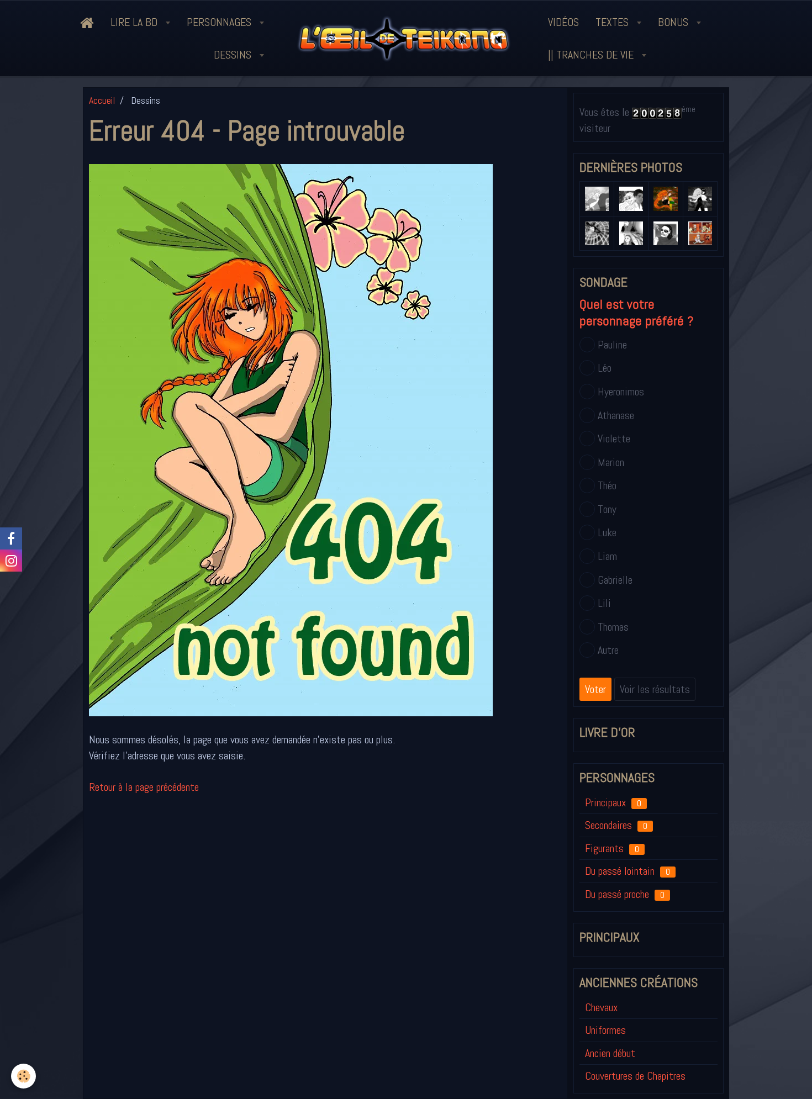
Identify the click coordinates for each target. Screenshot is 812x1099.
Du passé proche (625, 894)
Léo (604, 368)
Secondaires (616, 825)
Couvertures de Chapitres (635, 1076)
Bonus (674, 22)
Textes (613, 22)
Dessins (234, 54)
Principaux (613, 802)
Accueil (102, 100)
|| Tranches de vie (592, 54)
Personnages (220, 22)
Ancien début (610, 1053)
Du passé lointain (627, 871)
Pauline (612, 344)
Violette (614, 438)
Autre (608, 650)
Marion (611, 462)
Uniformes (605, 1030)
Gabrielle (615, 580)
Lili (604, 603)
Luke (607, 532)
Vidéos (563, 22)
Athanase (616, 415)
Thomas (613, 627)
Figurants (612, 848)
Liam (607, 556)
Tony (607, 509)
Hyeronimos (621, 391)
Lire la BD (135, 22)
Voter (595, 689)
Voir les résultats (655, 689)
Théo (607, 485)
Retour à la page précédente (144, 787)
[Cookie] (23, 1076)
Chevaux (601, 1007)
